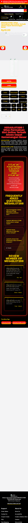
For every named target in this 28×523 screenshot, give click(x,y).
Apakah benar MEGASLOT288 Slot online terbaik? (12, 231)
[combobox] (12, 10)
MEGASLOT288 (5, 140)
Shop (2, 7)
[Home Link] (10, 7)
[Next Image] (25, 48)
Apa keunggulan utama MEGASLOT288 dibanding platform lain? (13, 212)
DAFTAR (9, 81)
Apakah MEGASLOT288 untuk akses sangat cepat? (13, 222)
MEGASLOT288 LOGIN (7, 146)
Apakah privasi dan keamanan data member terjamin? (14, 240)
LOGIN (9, 85)
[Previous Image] (2, 48)
